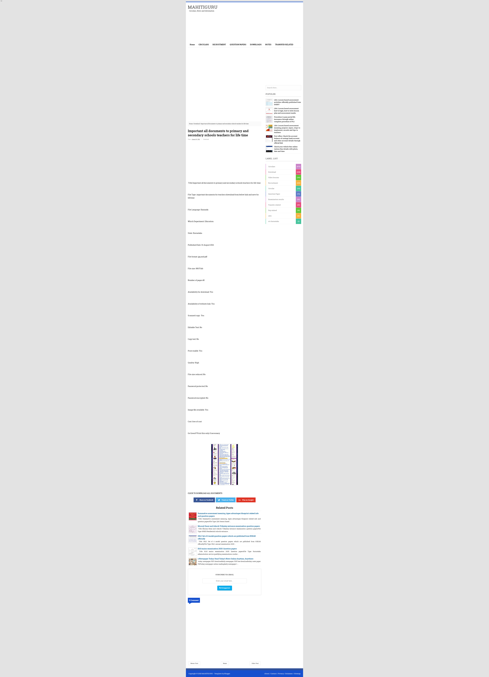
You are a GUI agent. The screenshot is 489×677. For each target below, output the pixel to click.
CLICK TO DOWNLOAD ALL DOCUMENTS (205, 493)
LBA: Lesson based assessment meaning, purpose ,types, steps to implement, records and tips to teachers (287, 129)
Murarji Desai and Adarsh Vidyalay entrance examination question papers (229, 526)
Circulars (271, 166)
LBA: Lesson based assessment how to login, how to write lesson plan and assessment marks (286, 110)
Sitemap (297, 673)
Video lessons (273, 177)
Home (192, 44)
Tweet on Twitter (228, 500)
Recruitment (273, 183)
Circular (271, 188)
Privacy (281, 673)
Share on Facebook (206, 500)
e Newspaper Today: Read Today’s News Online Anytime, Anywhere (225, 558)
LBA (270, 216)
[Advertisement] (271, 22)
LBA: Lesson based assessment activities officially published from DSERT (287, 102)
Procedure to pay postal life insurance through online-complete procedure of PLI (284, 119)
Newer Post (194, 663)
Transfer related (274, 205)
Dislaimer (289, 673)
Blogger (227, 673)
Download (197, 124)
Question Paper (274, 194)
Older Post (255, 663)
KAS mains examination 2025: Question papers (217, 548)
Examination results (276, 199)
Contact (274, 673)
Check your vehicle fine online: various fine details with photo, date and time (286, 148)
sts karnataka (273, 221)
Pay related (272, 210)
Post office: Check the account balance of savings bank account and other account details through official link (287, 139)
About (266, 673)
